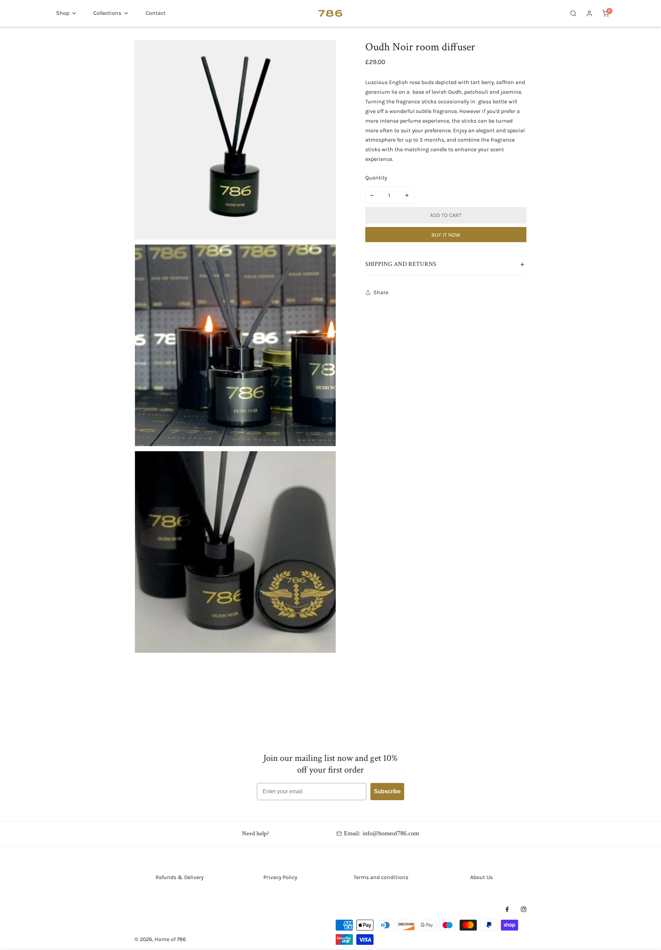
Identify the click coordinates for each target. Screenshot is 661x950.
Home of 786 (170, 939)
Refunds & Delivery (179, 877)
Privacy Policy (280, 877)
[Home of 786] (330, 13)
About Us (481, 877)
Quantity (376, 177)
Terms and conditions (381, 877)
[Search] (573, 13)
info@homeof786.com (391, 833)
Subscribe (387, 791)
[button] (65, 13)
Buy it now (445, 234)
